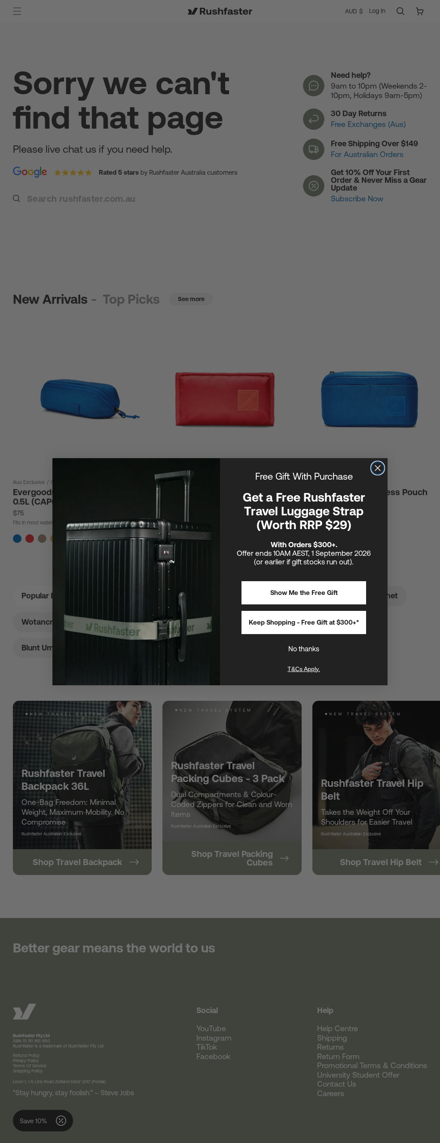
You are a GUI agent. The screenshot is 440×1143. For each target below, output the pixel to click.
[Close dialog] (377, 468)
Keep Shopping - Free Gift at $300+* (304, 622)
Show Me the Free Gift (304, 592)
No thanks (303, 649)
